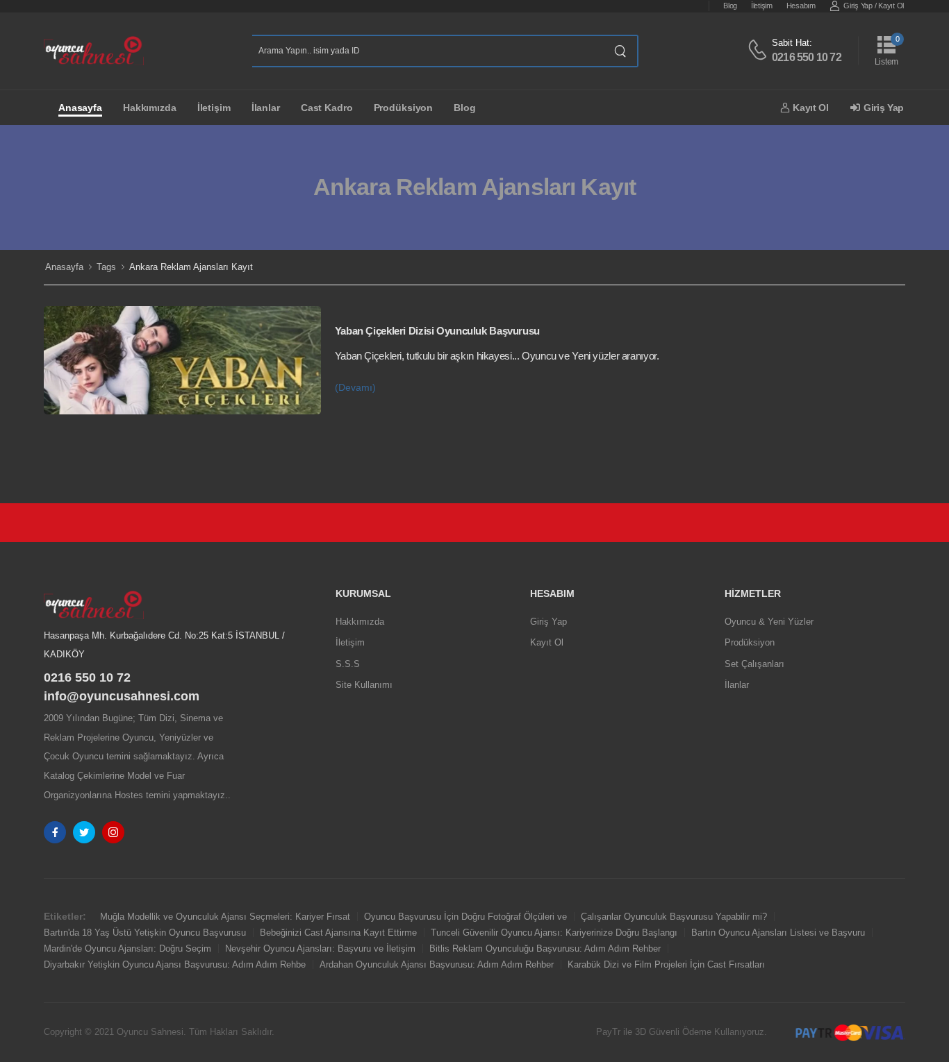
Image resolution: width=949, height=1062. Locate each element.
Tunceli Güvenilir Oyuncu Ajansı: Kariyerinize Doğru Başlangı (554, 932)
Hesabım (801, 5)
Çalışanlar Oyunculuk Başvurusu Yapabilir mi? (674, 916)
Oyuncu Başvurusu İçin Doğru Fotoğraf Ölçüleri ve (465, 916)
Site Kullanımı (364, 685)
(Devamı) (355, 387)
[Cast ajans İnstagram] (113, 832)
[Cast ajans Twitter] (84, 832)
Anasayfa (80, 107)
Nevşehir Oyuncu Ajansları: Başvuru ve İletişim (320, 948)
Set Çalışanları (754, 664)
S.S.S (348, 664)
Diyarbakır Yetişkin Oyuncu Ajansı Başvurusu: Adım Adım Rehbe (175, 964)
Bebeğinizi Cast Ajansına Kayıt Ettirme (338, 932)
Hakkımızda (149, 107)
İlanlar (265, 107)
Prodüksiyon (404, 107)
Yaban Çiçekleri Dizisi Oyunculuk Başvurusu (437, 331)
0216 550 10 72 (806, 57)
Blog (730, 5)
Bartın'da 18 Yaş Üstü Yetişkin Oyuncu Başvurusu (145, 932)
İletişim (762, 5)
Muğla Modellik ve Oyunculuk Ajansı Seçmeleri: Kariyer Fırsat (225, 916)
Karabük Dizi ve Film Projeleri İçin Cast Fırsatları (666, 964)
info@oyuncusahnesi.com (121, 696)
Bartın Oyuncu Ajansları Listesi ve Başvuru (778, 932)
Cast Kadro (327, 107)
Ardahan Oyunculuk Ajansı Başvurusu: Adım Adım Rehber (437, 964)
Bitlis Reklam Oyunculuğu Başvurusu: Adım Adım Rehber (545, 948)
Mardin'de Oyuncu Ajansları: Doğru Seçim (127, 948)
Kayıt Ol (891, 5)
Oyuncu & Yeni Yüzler (769, 621)
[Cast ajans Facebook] (55, 832)
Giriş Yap (857, 5)
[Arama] (620, 51)
